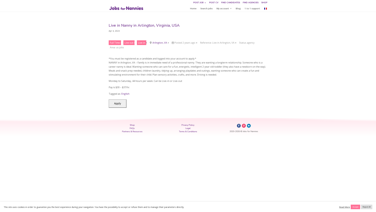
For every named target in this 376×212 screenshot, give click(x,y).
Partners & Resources (132, 131)
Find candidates (230, 3)
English (125, 93)
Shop (264, 3)
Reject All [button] (367, 207)
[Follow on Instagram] (244, 126)
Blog (238, 8)
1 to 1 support (252, 8)
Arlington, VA (159, 42)
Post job (198, 3)
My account (222, 8)
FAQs (132, 128)
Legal (188, 128)
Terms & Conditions (188, 131)
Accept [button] (355, 207)
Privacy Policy (188, 125)
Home (193, 8)
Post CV (213, 3)
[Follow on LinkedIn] (249, 126)
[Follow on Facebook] (239, 126)
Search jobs (206, 8)
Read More (344, 207)
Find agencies (250, 3)
